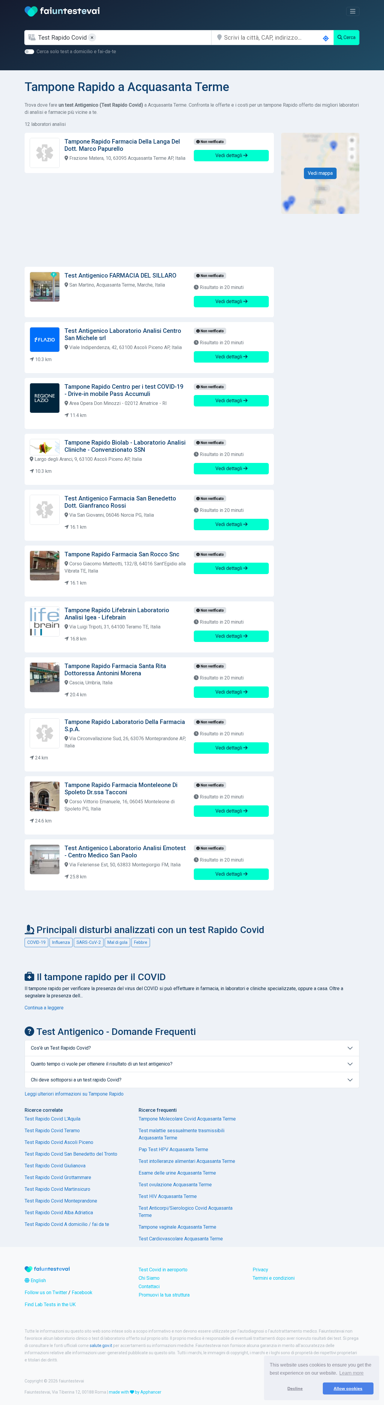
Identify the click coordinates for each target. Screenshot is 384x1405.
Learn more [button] (351, 1373)
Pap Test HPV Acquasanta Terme (173, 1149)
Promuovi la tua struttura (164, 1295)
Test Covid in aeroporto (163, 1270)
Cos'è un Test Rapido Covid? (61, 1048)
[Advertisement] (149, 220)
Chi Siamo (149, 1278)
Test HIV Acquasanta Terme (168, 1196)
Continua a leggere (44, 1008)
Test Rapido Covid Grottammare (58, 1177)
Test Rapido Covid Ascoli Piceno (59, 1142)
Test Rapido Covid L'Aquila (52, 1119)
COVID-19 (36, 942)
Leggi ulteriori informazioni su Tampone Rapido (74, 1094)
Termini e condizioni (274, 1278)
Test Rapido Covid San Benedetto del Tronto (71, 1154)
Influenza (61, 942)
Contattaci (149, 1286)
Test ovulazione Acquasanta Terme (175, 1185)
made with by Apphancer (135, 1392)
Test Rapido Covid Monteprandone (61, 1201)
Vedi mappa (320, 173)
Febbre (140, 942)
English (37, 1280)
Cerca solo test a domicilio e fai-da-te (76, 51)
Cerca (349, 37)
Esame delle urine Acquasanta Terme (177, 1173)
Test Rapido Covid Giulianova (55, 1166)
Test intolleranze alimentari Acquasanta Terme (187, 1161)
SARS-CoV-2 (88, 942)
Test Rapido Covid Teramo (52, 1130)
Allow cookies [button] (348, 1388)
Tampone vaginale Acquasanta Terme (177, 1227)
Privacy (260, 1270)
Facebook (82, 1292)
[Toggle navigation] (352, 11)
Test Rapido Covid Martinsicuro (57, 1189)
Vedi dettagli (229, 155)
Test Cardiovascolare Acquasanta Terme (181, 1239)
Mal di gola (117, 942)
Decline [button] (295, 1388)
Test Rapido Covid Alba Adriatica (59, 1212)
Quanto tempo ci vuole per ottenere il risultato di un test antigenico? (101, 1064)
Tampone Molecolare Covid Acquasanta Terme (187, 1119)
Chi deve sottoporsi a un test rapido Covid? (76, 1080)
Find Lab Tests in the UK (50, 1304)
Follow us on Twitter (46, 1292)
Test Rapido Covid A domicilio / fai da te (67, 1224)
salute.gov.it (101, 1345)
